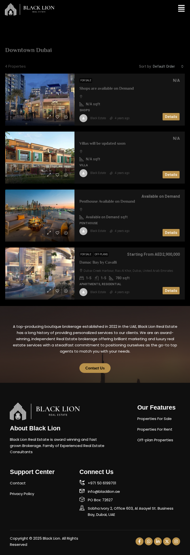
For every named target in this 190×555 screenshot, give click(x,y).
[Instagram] (176, 541)
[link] (39, 100)
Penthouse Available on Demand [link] (107, 201)
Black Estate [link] (98, 118)
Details (171, 116)
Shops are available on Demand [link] (106, 88)
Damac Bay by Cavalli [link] (98, 262)
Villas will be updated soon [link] (102, 143)
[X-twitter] (167, 541)
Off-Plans (101, 254)
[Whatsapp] (149, 541)
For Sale (85, 80)
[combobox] (168, 66)
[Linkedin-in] (158, 541)
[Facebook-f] (139, 541)
